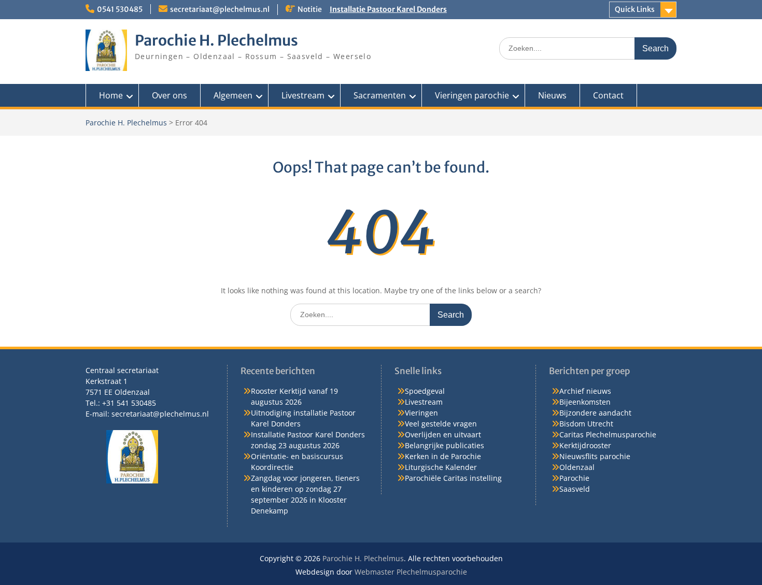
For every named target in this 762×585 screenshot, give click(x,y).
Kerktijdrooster (585, 445)
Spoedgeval (425, 391)
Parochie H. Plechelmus (216, 40)
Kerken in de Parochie (443, 456)
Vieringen (421, 413)
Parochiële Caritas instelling (453, 478)
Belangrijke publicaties (444, 445)
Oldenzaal (577, 467)
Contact (608, 95)
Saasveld (574, 489)
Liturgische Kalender (441, 467)
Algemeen (233, 95)
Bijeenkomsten (585, 402)
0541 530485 (120, 9)
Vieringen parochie (472, 95)
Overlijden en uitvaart (443, 434)
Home (111, 95)
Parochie (574, 478)
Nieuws (552, 95)
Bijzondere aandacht (595, 413)
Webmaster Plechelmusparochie (411, 572)
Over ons (169, 95)
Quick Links (635, 9)
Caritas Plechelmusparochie (607, 434)
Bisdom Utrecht (586, 424)
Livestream (302, 95)
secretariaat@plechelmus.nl (220, 9)
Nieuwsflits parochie (594, 456)
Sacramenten (380, 95)
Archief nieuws (585, 391)
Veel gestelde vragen (441, 424)
